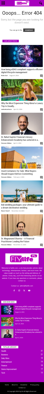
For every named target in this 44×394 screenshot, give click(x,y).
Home (7, 385)
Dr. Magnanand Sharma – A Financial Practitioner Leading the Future (17, 240)
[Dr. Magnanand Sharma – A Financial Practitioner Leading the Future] (22, 225)
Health (3, 351)
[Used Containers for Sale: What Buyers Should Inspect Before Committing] (22, 157)
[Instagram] (19, 291)
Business (4, 355)
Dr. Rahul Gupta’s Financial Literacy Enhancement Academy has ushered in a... (20, 138)
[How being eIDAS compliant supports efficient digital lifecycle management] (22, 56)
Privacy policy (34, 385)
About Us (15, 385)
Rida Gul (4, 75)
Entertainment (6, 362)
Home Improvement (9, 369)
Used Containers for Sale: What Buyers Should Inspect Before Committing (18, 172)
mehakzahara (6, 109)
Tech (3, 373)
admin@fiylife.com (26, 286)
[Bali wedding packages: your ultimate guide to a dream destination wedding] (22, 191)
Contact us (22, 388)
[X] (24, 291)
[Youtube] (29, 291)
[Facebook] (14, 291)
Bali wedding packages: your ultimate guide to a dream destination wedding (21, 206)
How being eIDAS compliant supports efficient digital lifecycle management (22, 71)
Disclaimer (23, 385)
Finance (4, 365)
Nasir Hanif (5, 211)
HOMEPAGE (29, 30)
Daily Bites (5, 358)
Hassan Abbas (6, 143)
